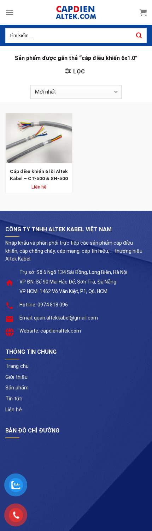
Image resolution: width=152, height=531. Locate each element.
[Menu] (9, 12)
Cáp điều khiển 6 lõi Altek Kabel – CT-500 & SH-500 (39, 174)
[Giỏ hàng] (143, 12)
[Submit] (139, 35)
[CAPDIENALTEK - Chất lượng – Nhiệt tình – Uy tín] (76, 12)
